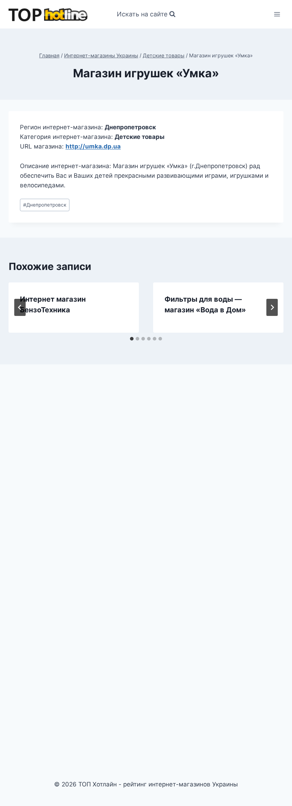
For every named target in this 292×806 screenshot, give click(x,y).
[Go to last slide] (20, 307)
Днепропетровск (44, 205)
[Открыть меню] (276, 14)
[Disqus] (146, 469)
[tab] (132, 338)
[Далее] (272, 307)
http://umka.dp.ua (93, 146)
